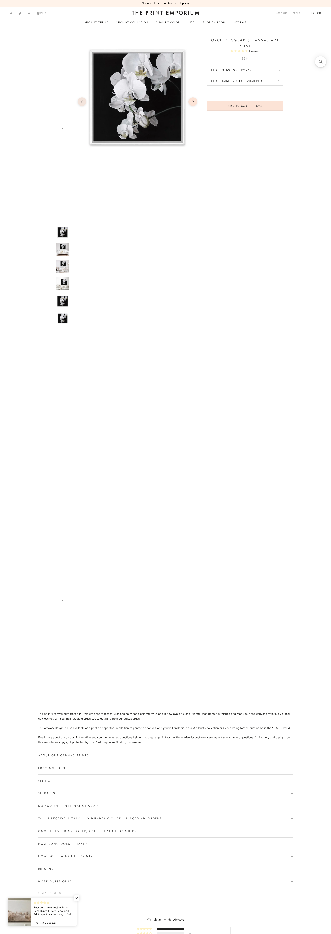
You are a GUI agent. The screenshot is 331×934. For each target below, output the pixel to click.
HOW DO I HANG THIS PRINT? (65, 856)
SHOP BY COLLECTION (132, 22)
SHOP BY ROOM (214, 22)
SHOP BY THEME (96, 22)
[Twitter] (20, 13)
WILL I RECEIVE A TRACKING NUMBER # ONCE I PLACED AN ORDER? (99, 818)
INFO (191, 22)
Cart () (315, 13)
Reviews (240, 22)
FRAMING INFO (52, 768)
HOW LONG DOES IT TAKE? (62, 844)
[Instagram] (29, 13)
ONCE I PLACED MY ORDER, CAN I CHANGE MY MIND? (87, 831)
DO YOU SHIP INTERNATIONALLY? (68, 806)
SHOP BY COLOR (168, 22)
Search (297, 13)
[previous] (82, 101)
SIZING (44, 781)
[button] (239, 51)
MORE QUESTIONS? (55, 881)
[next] (192, 101)
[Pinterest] (38, 13)
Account (282, 13)
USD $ (43, 13)
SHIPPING (47, 793)
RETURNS (46, 869)
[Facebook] (11, 13)
